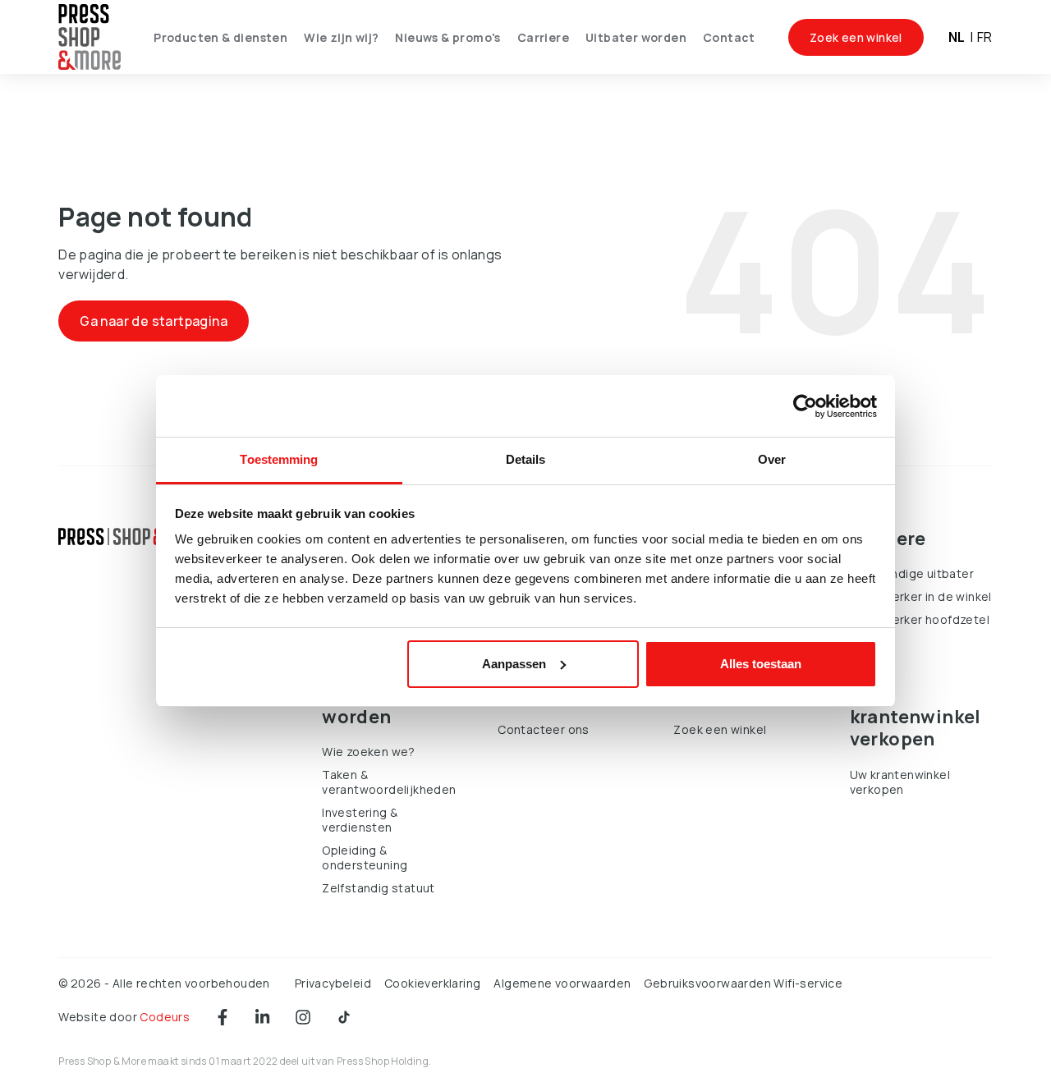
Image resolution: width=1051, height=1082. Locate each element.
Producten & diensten (220, 37)
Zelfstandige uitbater (912, 573)
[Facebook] (222, 1017)
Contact (729, 37)
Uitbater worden (635, 37)
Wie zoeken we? (368, 751)
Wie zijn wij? (341, 37)
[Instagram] (303, 1017)
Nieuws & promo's (447, 37)
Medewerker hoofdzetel (919, 619)
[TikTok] (344, 1017)
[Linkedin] (262, 1017)
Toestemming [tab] (279, 459)
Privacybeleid (333, 983)
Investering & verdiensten (359, 820)
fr (985, 37)
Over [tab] (772, 459)
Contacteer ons (544, 729)
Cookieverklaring (432, 983)
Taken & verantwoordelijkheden (389, 782)
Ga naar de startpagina (153, 321)
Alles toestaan (760, 664)
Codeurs (165, 1017)
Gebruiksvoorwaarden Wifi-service (743, 983)
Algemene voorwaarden (562, 983)
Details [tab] (526, 459)
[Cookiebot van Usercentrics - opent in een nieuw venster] (805, 406)
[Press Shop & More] (89, 37)
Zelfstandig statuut (378, 888)
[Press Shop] (134, 537)
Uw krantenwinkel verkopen (900, 782)
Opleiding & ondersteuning (364, 857)
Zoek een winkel (856, 37)
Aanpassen (514, 664)
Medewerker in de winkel (921, 596)
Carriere (543, 37)
